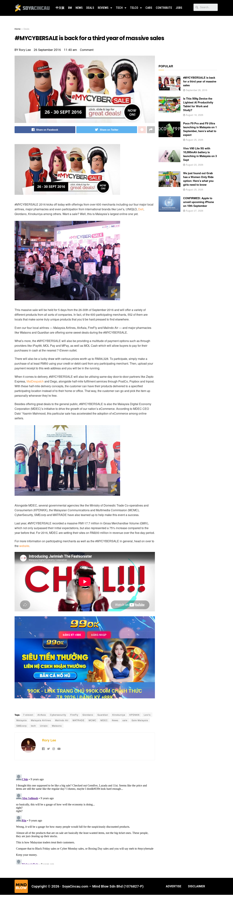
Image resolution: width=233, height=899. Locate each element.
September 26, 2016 (196, 90)
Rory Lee (49, 740)
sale (125, 720)
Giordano (87, 714)
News (79, 7)
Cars (148, 7)
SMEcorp (21, 725)
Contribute (164, 7)
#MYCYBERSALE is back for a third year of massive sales (199, 81)
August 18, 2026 (194, 115)
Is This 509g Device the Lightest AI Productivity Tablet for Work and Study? (198, 104)
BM (70, 7)
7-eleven (28, 714)
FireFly (74, 714)
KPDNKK (134, 714)
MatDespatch (35, 381)
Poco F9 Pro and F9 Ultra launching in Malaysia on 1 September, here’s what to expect (200, 129)
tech (33, 725)
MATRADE (78, 720)
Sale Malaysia (140, 720)
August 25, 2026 (194, 139)
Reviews (103, 7)
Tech (119, 7)
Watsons (57, 725)
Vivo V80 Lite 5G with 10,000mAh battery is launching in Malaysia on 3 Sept (200, 154)
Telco (134, 7)
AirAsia (41, 714)
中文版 (60, 7)
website (24, 546)
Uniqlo (44, 725)
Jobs (179, 7)
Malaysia (21, 720)
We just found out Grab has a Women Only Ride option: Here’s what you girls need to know (198, 179)
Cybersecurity (58, 714)
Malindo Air (61, 720)
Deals (90, 7)
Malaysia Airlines (41, 720)
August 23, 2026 (194, 164)
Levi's (147, 714)
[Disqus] (85, 818)
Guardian (102, 714)
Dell (140, 209)
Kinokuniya (118, 714)
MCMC (92, 720)
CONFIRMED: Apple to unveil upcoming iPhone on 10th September (198, 202)
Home (18, 28)
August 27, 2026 (194, 210)
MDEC (104, 720)
